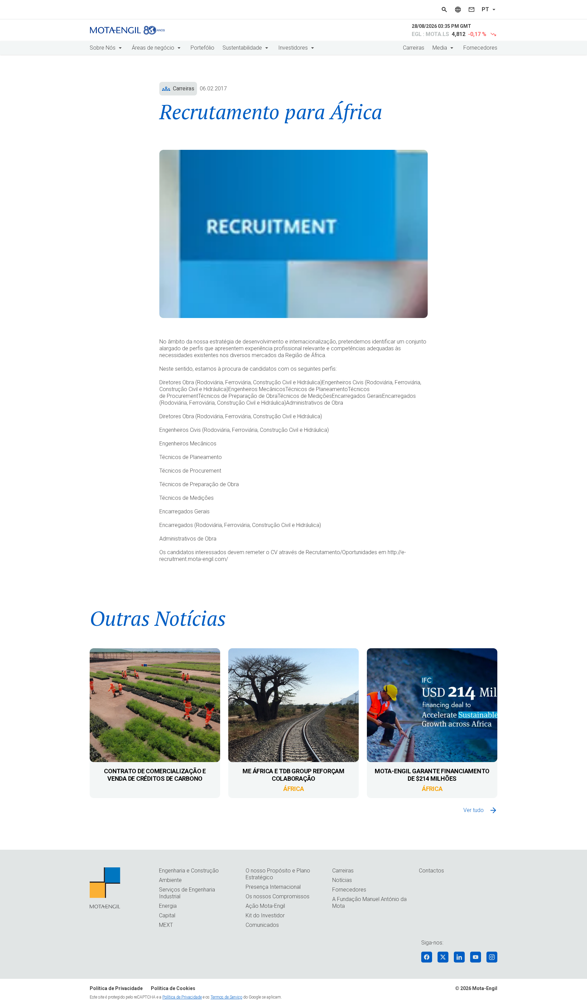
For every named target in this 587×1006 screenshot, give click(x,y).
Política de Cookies (173, 988)
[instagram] (491, 957)
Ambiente (170, 880)
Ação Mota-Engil (265, 906)
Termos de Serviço (226, 997)
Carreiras (413, 48)
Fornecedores (480, 48)
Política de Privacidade (116, 988)
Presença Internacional (273, 887)
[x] (443, 957)
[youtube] (475, 957)
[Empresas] (458, 9)
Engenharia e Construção (189, 870)
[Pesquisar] (444, 9)
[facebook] (426, 957)
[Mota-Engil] (127, 30)
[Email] (471, 9)
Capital (167, 915)
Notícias (342, 880)
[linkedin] (459, 957)
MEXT (166, 925)
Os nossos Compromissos (277, 896)
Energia (168, 906)
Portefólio (202, 48)
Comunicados (262, 925)
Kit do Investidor (265, 915)
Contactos (431, 870)
